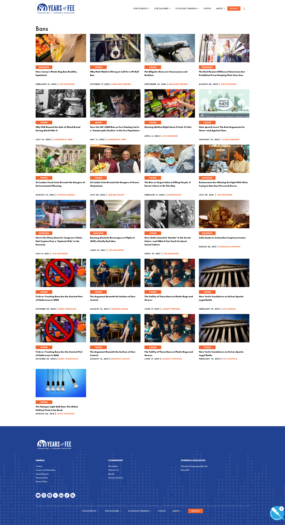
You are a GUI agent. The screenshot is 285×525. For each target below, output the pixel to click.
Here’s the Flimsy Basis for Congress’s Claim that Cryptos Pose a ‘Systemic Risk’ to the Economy (59, 241)
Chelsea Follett (116, 194)
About (219, 8)
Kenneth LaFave (119, 309)
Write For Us (113, 470)
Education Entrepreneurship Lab (194, 466)
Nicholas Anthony (230, 246)
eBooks (111, 474)
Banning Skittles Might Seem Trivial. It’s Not (167, 126)
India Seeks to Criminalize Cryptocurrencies (222, 237)
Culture (152, 233)
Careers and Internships (45, 470)
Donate (234, 8)
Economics (44, 67)
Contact (39, 466)
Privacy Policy (41, 481)
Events (207, 8)
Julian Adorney (231, 139)
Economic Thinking (186, 8)
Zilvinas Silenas (66, 194)
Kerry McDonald (67, 309)
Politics (98, 67)
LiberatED (185, 470)
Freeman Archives (115, 477)
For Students (140, 8)
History (44, 122)
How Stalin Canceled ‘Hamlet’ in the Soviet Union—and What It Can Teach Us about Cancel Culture (167, 241)
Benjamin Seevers (121, 84)
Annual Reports (42, 474)
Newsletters (113, 466)
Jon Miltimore (67, 84)
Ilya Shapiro (229, 309)
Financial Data (42, 477)
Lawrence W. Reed (62, 139)
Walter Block (174, 194)
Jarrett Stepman (171, 309)
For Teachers (162, 8)
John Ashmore (66, 413)
